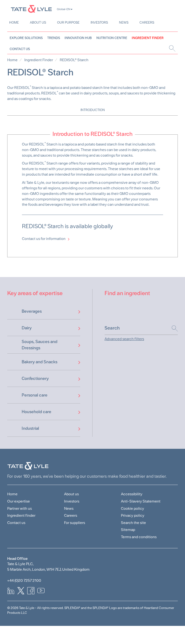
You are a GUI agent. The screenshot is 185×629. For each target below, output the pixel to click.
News (123, 22)
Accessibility (131, 494)
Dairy (27, 327)
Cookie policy (132, 508)
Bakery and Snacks (39, 361)
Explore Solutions (26, 38)
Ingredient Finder (148, 38)
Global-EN (63, 9)
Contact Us (20, 49)
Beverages (32, 311)
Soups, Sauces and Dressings (39, 344)
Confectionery (35, 378)
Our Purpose (68, 22)
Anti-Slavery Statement (140, 501)
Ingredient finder (21, 515)
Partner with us (19, 508)
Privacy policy (132, 515)
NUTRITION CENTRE (111, 38)
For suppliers (74, 522)
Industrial (30, 428)
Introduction (92, 110)
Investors (99, 22)
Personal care (34, 394)
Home (14, 22)
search (171, 48)
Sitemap (128, 529)
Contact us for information (44, 238)
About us (38, 22)
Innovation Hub (78, 38)
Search (172, 328)
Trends (53, 38)
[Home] (31, 8)
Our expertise (18, 501)
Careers (146, 22)
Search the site (133, 522)
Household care (36, 411)
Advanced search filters (124, 339)
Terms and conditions (139, 537)
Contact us (16, 522)
